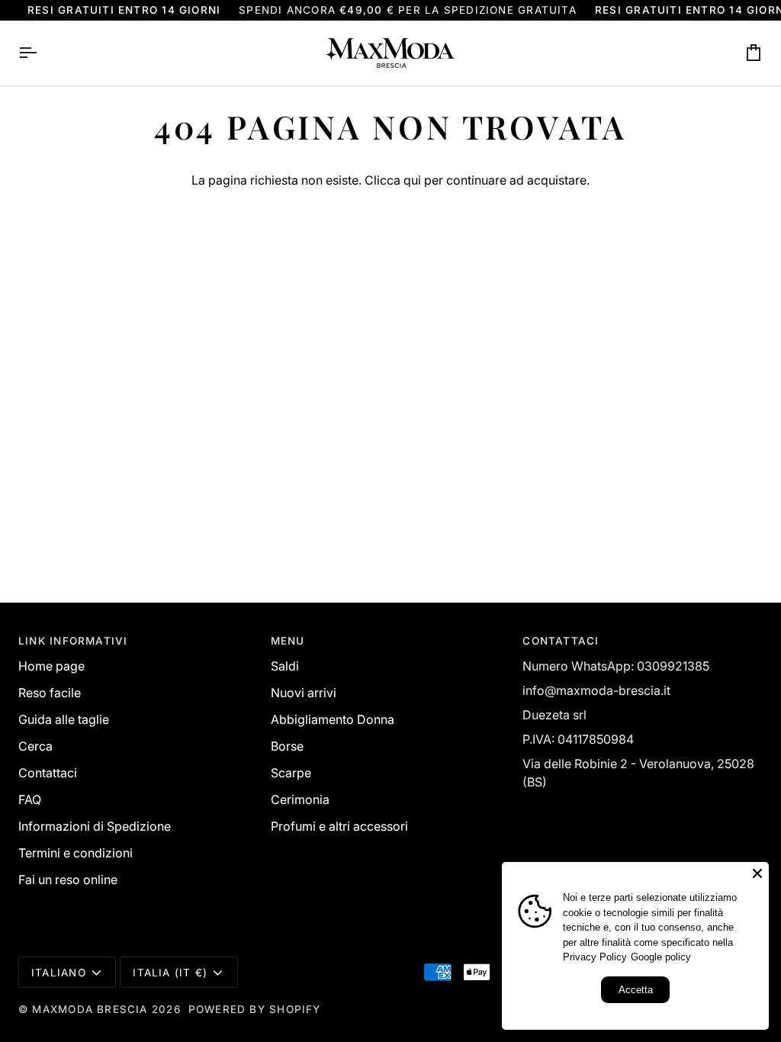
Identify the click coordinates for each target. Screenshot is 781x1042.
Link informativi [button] (72, 641)
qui (412, 180)
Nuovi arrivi (303, 692)
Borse (287, 746)
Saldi (285, 666)
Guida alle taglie (63, 719)
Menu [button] (288, 641)
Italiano (58, 972)
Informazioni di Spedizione (94, 826)
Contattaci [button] (560, 641)
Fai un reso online (67, 879)
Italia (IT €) (170, 972)
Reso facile (49, 692)
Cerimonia (300, 799)
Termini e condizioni (75, 852)
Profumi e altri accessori (339, 826)
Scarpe (291, 772)
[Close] (757, 873)
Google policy (661, 957)
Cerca (35, 746)
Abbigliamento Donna (332, 719)
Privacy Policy (595, 957)
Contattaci (47, 772)
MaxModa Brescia (89, 1009)
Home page (51, 666)
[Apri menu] (41, 53)
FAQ (29, 799)
